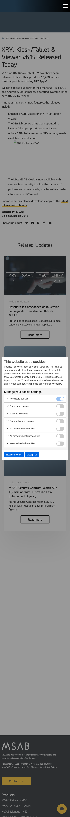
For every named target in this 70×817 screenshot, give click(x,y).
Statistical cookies (18, 413)
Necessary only (13, 454)
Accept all (32, 454)
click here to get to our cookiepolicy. (44, 383)
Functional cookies (18, 406)
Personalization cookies (21, 421)
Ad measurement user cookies (24, 436)
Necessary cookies (18, 398)
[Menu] (65, 6)
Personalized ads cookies (22, 443)
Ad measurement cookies (22, 428)
